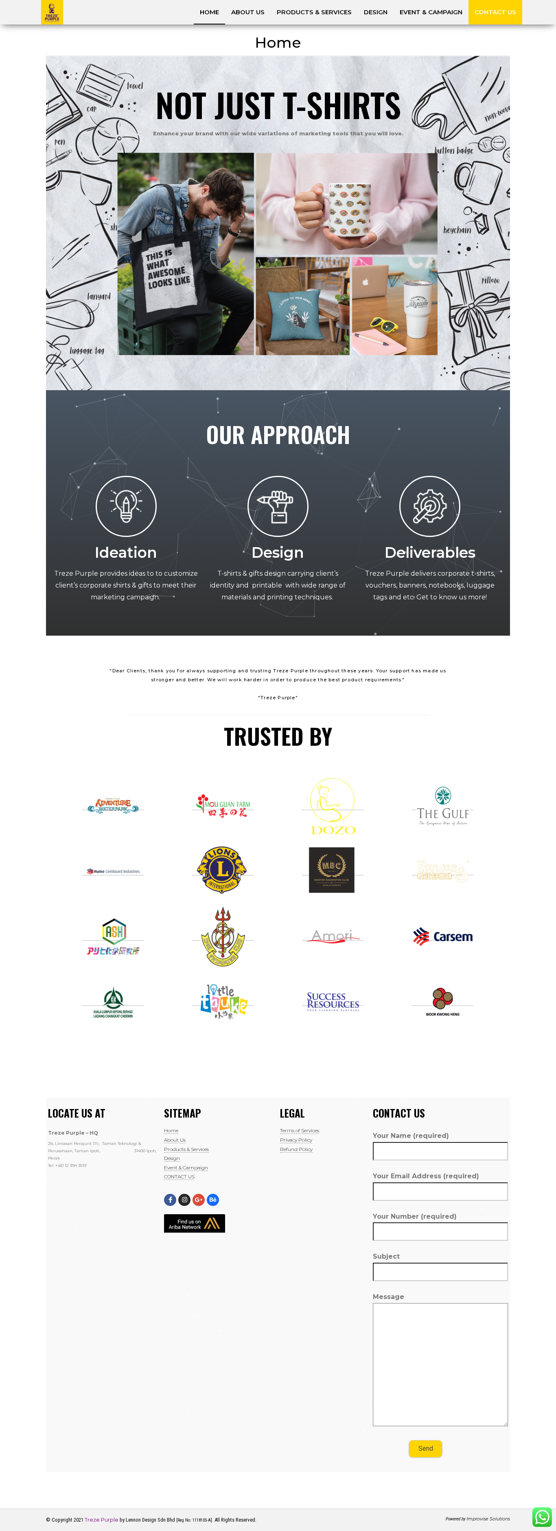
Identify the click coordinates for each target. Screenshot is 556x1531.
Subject (386, 1256)
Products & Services (314, 12)
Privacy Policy (296, 1140)
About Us (248, 12)
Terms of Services (299, 1130)
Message (388, 1297)
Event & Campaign (431, 12)
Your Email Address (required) (426, 1176)
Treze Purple (101, 1519)
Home (209, 12)
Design (375, 12)
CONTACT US (495, 12)
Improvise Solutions (488, 1519)
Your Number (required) (415, 1216)
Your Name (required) (411, 1136)
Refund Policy (296, 1149)
